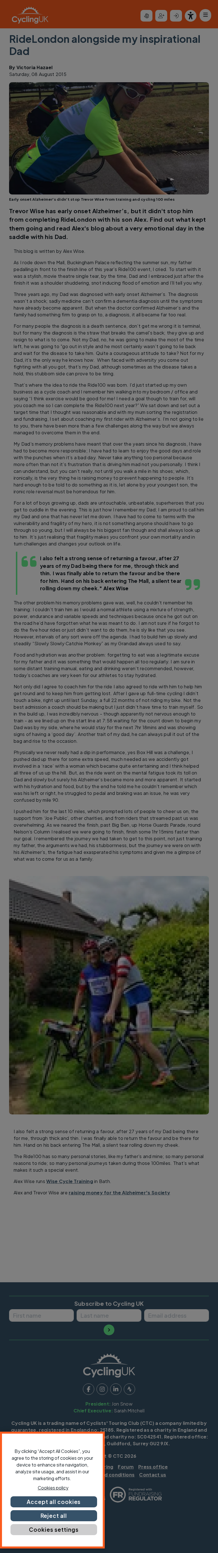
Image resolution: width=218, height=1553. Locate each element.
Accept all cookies (54, 1501)
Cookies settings (53, 1529)
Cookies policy (53, 1488)
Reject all (54, 1515)
